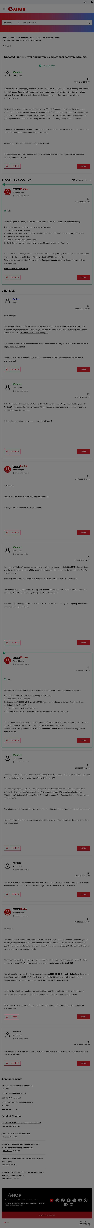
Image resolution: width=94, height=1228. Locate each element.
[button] (79, 595)
